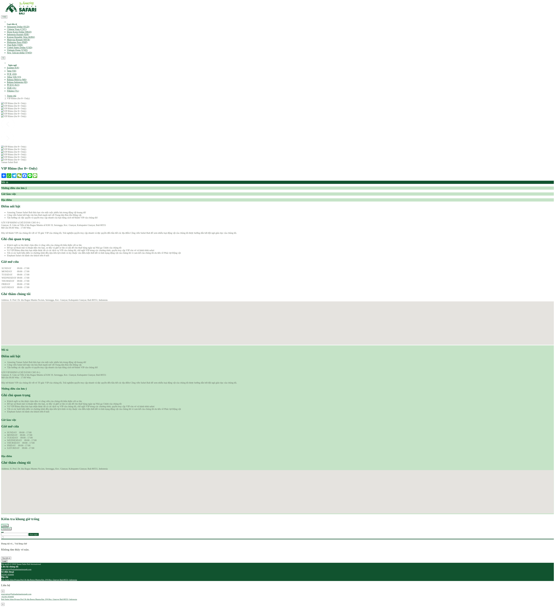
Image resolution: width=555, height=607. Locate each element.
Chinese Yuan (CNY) (17, 29)
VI (3, 58)
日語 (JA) (11, 88)
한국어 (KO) (13, 85)
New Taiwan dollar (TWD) (19, 52)
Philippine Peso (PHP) (17, 42)
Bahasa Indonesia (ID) (17, 82)
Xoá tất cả (6, 558)
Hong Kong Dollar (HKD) (19, 32)
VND (4, 17)
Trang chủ (11, 96)
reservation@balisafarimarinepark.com (16, 569)
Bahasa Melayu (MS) (16, 79)
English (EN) (13, 67)
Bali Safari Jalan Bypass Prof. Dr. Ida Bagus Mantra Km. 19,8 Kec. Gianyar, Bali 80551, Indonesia (39, 580)
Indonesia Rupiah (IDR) (18, 34)
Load (4, 561)
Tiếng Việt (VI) (14, 77)
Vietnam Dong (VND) (17, 50)
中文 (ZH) (12, 74)
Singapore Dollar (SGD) (18, 26)
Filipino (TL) (13, 91)
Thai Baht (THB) (15, 45)
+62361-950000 (7, 574)
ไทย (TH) (11, 71)
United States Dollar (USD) (19, 47)
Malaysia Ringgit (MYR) (18, 39)
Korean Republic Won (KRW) (21, 37)
